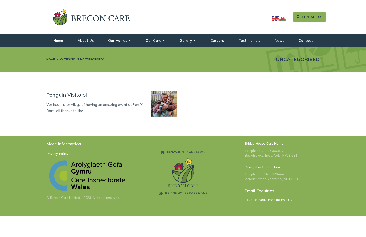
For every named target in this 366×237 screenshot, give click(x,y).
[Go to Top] (358, 229)
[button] (183, 152)
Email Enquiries (259, 190)
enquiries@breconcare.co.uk (268, 200)
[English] (275, 18)
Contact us (312, 17)
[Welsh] (282, 18)
